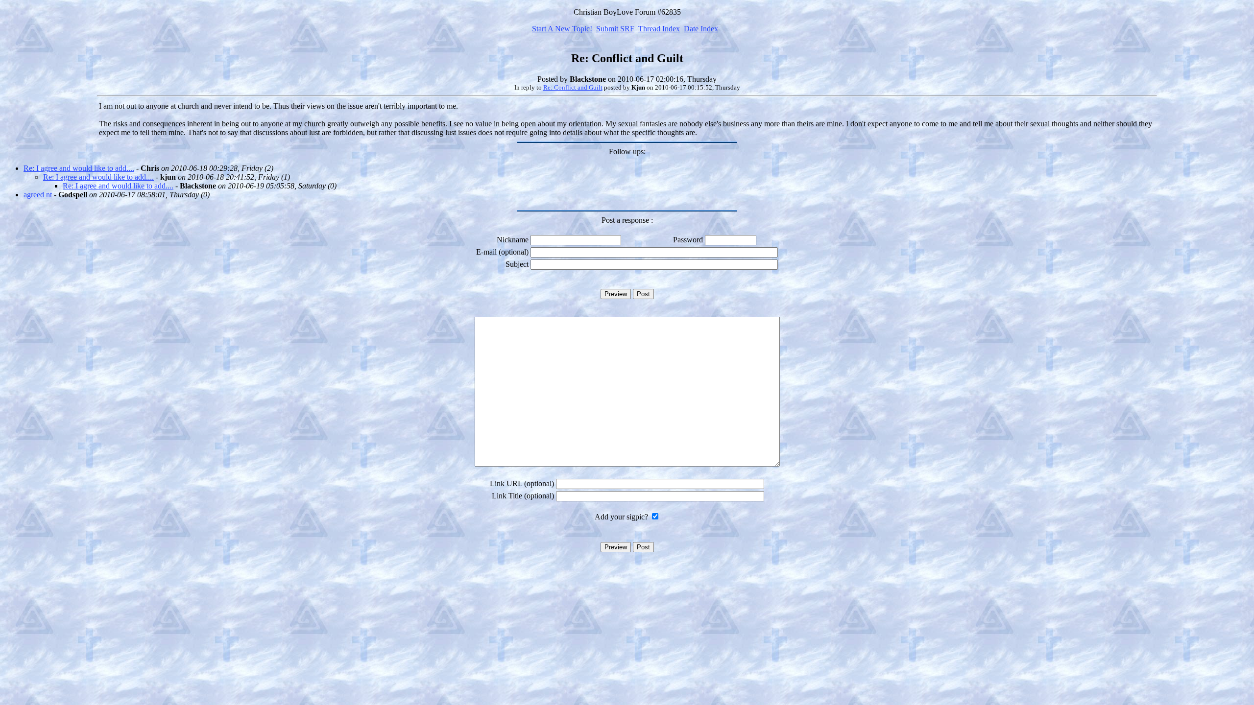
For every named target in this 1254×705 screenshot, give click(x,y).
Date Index (701, 28)
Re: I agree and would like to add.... (79, 168)
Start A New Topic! (562, 28)
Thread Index (659, 28)
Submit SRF (615, 28)
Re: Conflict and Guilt (573, 87)
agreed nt (38, 194)
